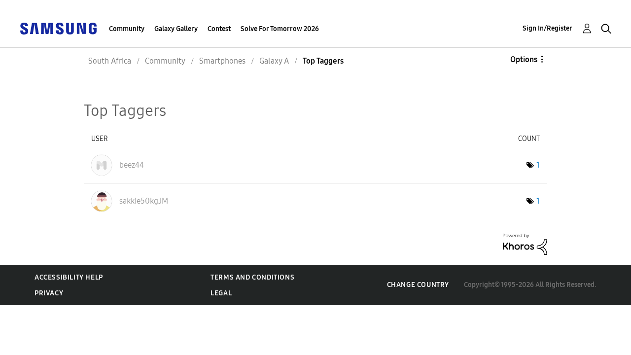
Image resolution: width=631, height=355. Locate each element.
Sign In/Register (547, 28)
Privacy (49, 293)
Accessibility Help (69, 277)
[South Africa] (58, 28)
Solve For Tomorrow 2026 (280, 29)
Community (126, 29)
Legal (221, 293)
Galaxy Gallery (176, 29)
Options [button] (523, 59)
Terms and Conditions (252, 277)
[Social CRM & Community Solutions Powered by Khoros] (525, 243)
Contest (219, 29)
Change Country (418, 285)
